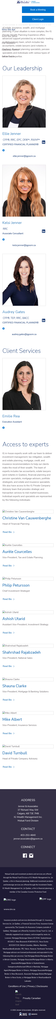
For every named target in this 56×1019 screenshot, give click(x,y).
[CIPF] (46, 902)
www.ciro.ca (9, 909)
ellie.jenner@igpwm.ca (24, 156)
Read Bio (7, 532)
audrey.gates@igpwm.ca (24, 334)
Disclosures (42, 986)
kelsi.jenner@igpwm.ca (24, 245)
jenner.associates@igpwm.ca (28, 838)
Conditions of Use (17, 986)
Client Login (38, 19)
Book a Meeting (38, 9)
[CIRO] (19, 902)
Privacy (31, 986)
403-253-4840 (28, 835)
